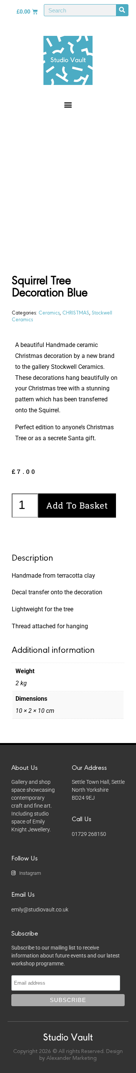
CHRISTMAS (75, 312)
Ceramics (49, 312)
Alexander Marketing (71, 1058)
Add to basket (77, 505)
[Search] (122, 10)
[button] (68, 104)
